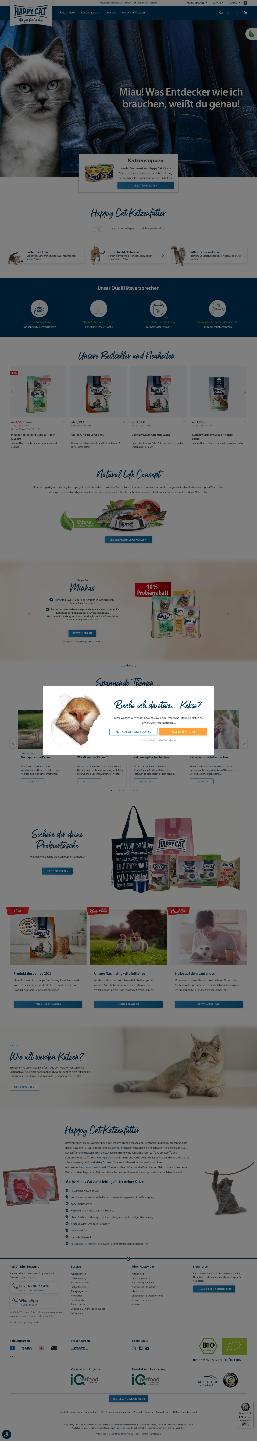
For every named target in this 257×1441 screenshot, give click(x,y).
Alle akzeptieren (183, 732)
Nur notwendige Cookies (133, 732)
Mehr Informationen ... (163, 722)
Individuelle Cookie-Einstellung (158, 740)
